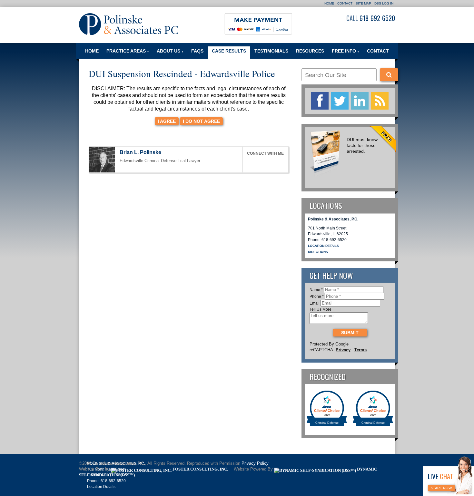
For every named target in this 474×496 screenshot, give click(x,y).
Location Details (323, 246)
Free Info (345, 50)
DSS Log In (383, 3)
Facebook (249, 163)
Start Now (441, 488)
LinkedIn (264, 163)
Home (329, 3)
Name (316, 289)
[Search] (389, 74)
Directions (318, 252)
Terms (360, 349)
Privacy (343, 349)
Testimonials (271, 50)
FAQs (197, 50)
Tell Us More (320, 309)
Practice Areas (127, 50)
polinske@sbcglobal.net (167, 153)
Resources (310, 50)
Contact (344, 3)
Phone (317, 296)
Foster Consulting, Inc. (200, 469)
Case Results (229, 50)
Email (315, 303)
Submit (350, 332)
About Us (170, 50)
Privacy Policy (255, 463)
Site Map (363, 3)
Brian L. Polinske (140, 152)
